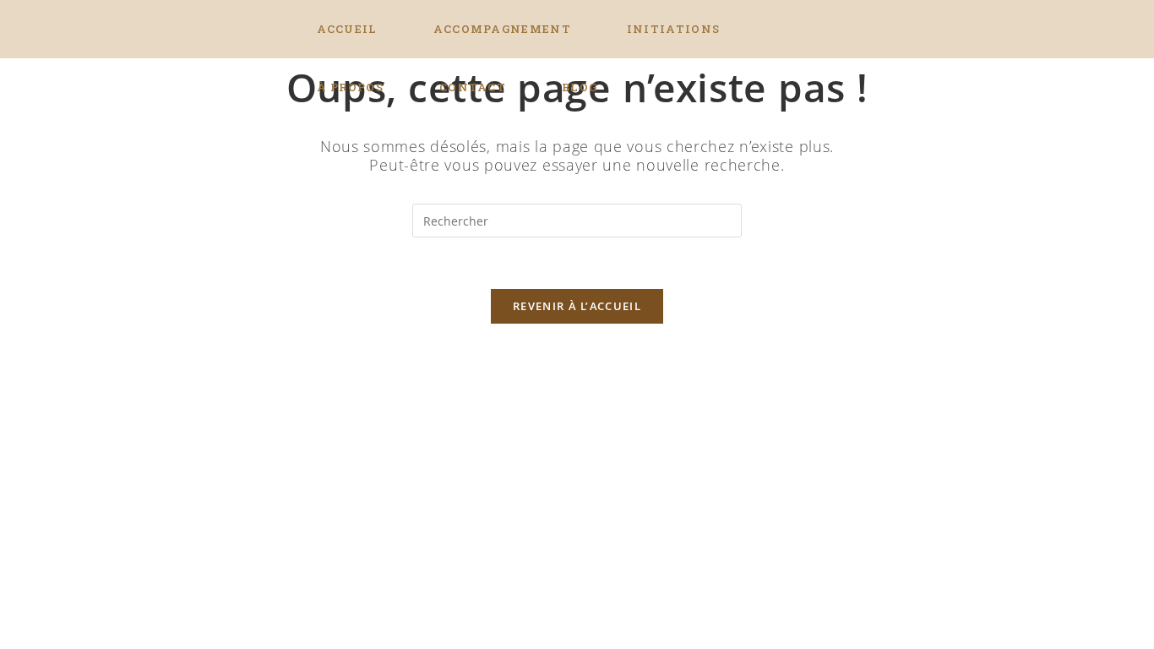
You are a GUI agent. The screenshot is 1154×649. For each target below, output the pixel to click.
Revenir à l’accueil (577, 306)
